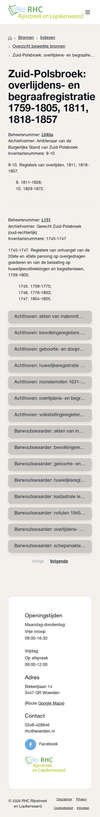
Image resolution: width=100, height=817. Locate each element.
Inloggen (83, 808)
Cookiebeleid (63, 808)
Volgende (59, 562)
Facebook (48, 744)
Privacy (81, 799)
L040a (47, 135)
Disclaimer (64, 799)
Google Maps (50, 704)
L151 (46, 220)
